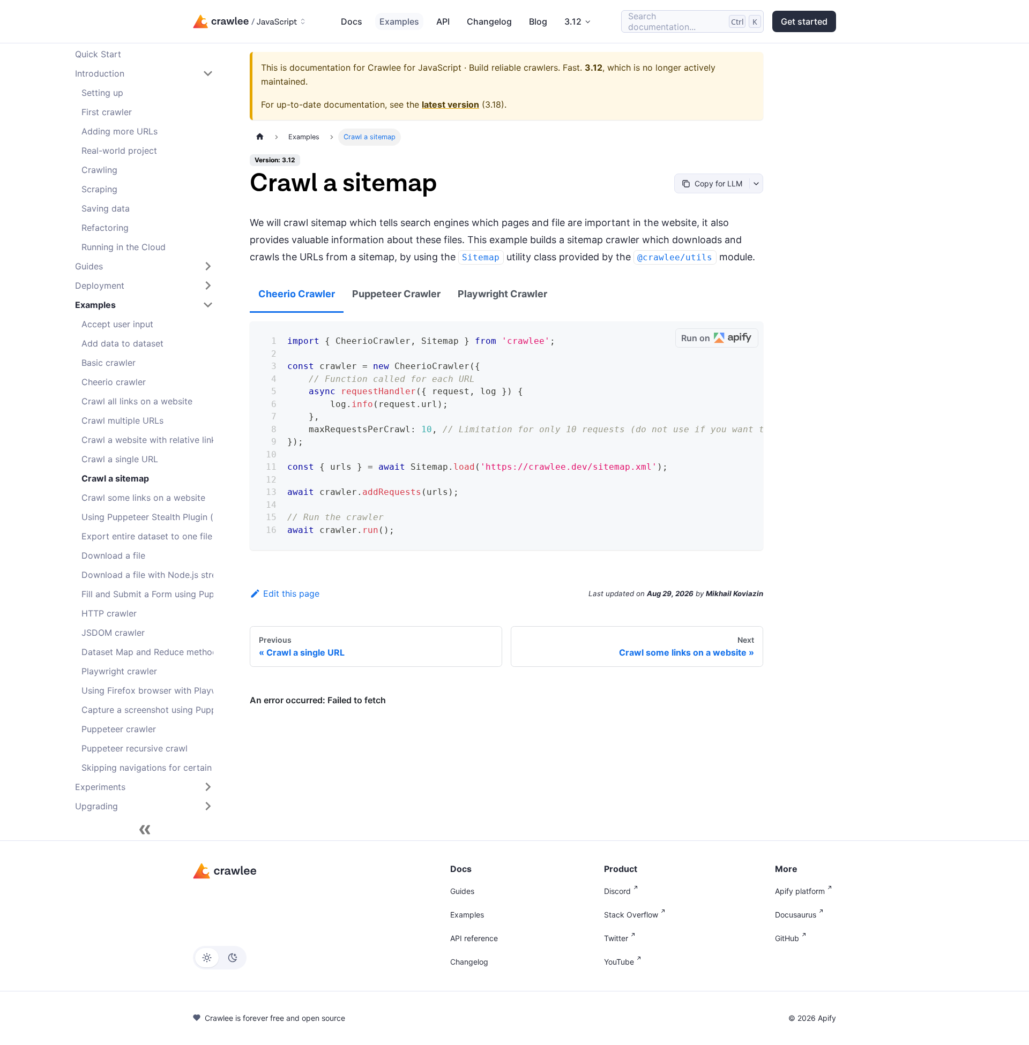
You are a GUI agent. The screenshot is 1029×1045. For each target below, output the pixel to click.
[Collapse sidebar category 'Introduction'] (208, 73)
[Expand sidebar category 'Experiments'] (208, 786)
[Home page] (260, 137)
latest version (450, 104)
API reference (474, 938)
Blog (538, 21)
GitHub (787, 938)
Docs (351, 21)
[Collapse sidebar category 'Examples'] (208, 304)
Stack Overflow (631, 914)
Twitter (616, 938)
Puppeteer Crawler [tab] (396, 293)
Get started (804, 21)
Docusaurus (795, 914)
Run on (695, 338)
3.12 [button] (572, 21)
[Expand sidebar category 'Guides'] (208, 266)
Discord (617, 891)
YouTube (619, 961)
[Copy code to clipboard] (663, 338)
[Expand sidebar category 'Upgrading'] (208, 806)
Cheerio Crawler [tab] (296, 293)
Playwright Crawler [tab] (502, 293)
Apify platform (800, 891)
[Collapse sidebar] (144, 829)
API (443, 21)
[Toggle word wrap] (644, 338)
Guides (462, 891)
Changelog (489, 21)
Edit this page (291, 593)
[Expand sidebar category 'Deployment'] (208, 285)
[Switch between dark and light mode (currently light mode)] (220, 957)
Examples (399, 21)
